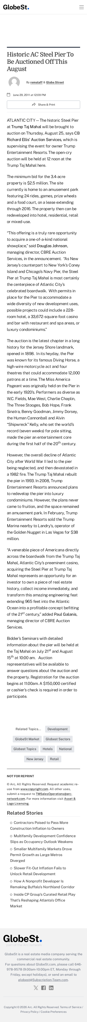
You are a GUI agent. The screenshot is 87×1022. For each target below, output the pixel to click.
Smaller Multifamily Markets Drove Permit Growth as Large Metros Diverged (41, 855)
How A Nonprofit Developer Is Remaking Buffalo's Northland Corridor (42, 884)
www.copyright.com (34, 789)
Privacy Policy (29, 1011)
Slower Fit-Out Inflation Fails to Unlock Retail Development (38, 871)
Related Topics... (28, 729)
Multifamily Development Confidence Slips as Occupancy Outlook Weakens (43, 839)
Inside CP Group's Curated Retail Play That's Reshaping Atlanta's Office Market (42, 900)
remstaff (36, 82)
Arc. (30, 1007)
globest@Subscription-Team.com (43, 980)
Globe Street (55, 82)
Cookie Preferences (54, 1011)
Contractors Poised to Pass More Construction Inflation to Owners (39, 825)
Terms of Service (71, 1007)
